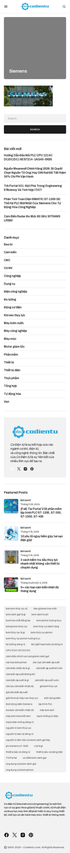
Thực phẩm (11, 378)
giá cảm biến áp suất (17, 692)
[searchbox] (35, 118)
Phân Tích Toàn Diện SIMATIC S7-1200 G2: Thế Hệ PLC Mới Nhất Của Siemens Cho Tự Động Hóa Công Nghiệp (32, 203)
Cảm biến (10, 252)
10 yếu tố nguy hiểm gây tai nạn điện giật (42, 538)
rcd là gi (38, 745)
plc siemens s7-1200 (17, 745)
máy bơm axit (47, 710)
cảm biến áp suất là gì (17, 680)
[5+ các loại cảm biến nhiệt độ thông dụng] (11, 584)
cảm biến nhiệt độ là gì (18, 668)
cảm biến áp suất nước (47, 680)
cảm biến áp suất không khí (20, 674)
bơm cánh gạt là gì (15, 614)
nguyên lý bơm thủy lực (18, 727)
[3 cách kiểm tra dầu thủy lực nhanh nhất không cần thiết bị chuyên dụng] (11, 557)
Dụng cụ (9, 283)
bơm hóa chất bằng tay (18, 620)
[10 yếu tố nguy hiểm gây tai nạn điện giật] (11, 533)
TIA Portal (11, 757)
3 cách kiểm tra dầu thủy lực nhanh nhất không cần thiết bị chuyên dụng (40, 563)
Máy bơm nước (14, 323)
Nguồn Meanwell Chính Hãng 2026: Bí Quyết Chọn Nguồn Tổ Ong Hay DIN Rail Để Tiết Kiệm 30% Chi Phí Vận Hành (35, 172)
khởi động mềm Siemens (19, 704)
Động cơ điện (12, 307)
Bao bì (8, 244)
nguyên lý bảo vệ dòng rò (19, 733)
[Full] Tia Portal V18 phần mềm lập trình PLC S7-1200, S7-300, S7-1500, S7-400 (41, 512)
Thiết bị (9, 362)
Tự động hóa (12, 393)
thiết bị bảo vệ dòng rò (18, 751)
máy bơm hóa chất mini (18, 716)
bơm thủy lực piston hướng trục (23, 638)
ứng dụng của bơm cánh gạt (21, 763)
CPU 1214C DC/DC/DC (18, 650)
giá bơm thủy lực (49, 686)
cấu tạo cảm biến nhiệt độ (20, 686)
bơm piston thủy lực (16, 626)
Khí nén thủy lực (14, 315)
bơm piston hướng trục (48, 620)
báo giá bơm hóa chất (45, 608)
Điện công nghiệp (15, 291)
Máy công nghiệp (15, 330)
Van (6, 401)
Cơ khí (8, 268)
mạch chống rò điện (47, 716)
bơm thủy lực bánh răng (46, 626)
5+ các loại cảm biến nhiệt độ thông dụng (40, 589)
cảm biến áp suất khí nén (49, 668)
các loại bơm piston (16, 662)
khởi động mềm (52, 698)
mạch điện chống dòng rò (20, 722)
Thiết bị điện (12, 370)
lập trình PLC (45, 704)
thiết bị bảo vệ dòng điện (49, 751)
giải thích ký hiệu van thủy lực (22, 698)
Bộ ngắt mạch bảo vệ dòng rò (47, 644)
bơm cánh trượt (39, 614)
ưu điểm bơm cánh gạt (35, 757)
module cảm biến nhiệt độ (20, 710)
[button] (6, 6)
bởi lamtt (26, 500)
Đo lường (10, 299)
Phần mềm (11, 354)
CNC (7, 260)
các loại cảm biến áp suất (46, 662)
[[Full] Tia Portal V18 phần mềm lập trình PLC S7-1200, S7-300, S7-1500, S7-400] (11, 506)
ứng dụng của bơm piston (20, 769)
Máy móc (10, 338)
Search (35, 129)
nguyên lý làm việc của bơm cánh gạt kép (28, 739)
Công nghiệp (12, 276)
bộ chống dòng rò (15, 644)
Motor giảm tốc (14, 346)
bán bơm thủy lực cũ (17, 608)
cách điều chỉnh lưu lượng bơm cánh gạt (27, 656)
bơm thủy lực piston (41, 632)
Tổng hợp (10, 386)
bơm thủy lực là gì (15, 632)
